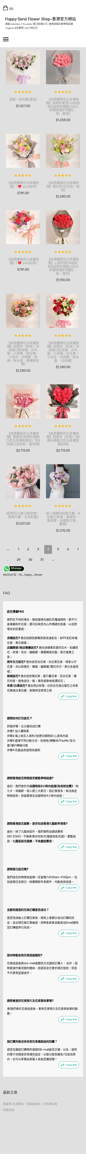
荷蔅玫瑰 (8, 1110)
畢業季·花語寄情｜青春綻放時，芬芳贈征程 (30, 1104)
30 (30, 559)
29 (18, 559)
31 (41, 559)
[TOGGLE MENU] (6, 39)
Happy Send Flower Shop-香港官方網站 (40, 19)
